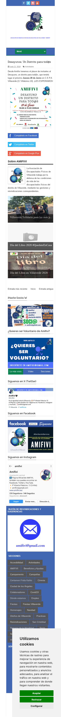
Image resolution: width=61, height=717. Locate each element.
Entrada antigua (46, 289)
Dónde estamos (18, 598)
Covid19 (34, 592)
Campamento (17, 574)
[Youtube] (37, 3)
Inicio (33, 289)
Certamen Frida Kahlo (21, 580)
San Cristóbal (39, 622)
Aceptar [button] (36, 693)
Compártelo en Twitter (24, 144)
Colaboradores (17, 592)
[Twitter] (28, 3)
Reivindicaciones (18, 622)
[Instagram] (33, 3)
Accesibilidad (16, 562)
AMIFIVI (14, 568)
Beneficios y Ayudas (33, 568)
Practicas (41, 616)
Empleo (35, 598)
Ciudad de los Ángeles (21, 586)
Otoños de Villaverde (20, 616)
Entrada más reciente (17, 289)
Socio (42, 628)
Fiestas (13, 604)
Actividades (29, 67)
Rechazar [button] (37, 699)
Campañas (34, 574)
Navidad (31, 610)
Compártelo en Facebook (25, 135)
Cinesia (41, 580)
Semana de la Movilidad (22, 628)
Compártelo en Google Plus (26, 153)
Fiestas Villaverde (32, 604)
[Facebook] (24, 3)
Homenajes (15, 610)
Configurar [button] (37, 706)
